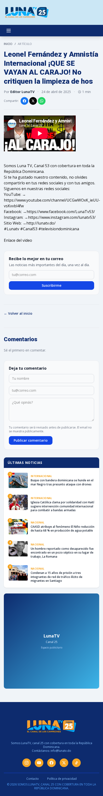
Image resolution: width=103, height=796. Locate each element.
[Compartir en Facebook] (24, 101)
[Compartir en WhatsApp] (42, 101)
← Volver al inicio (18, 313)
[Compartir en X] (33, 101)
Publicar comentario (31, 440)
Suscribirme (51, 285)
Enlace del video (18, 240)
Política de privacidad (62, 779)
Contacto (32, 779)
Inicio (8, 44)
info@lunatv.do (61, 751)
